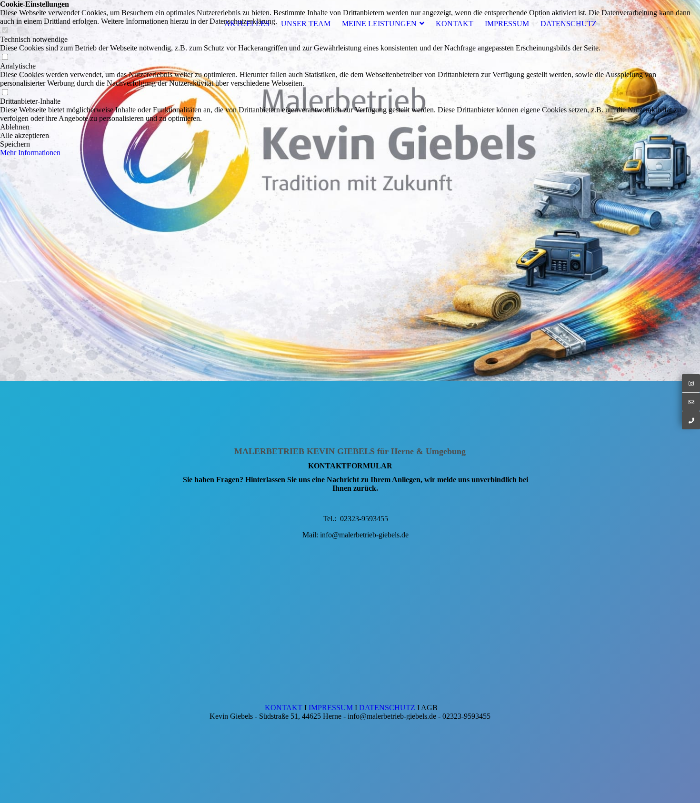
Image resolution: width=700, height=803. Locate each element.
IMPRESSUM (507, 24)
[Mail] (691, 401)
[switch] (5, 57)
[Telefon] (691, 420)
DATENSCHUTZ (568, 24)
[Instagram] (691, 383)
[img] (350, 190)
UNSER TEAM (305, 24)
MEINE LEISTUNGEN (379, 24)
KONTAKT (454, 24)
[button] (350, 127)
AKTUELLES (247, 24)
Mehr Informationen (30, 153)
